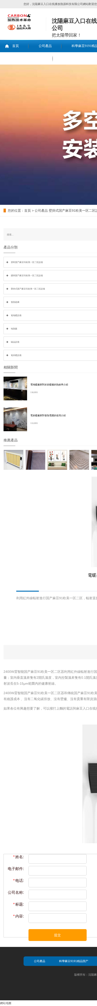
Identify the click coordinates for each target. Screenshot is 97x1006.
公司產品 (45, 46)
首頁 (15, 46)
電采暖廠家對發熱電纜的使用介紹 (48, 415)
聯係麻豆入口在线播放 (26, 58)
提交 (57, 935)
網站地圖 (5, 1003)
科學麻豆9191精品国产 (73, 961)
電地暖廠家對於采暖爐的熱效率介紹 (49, 384)
